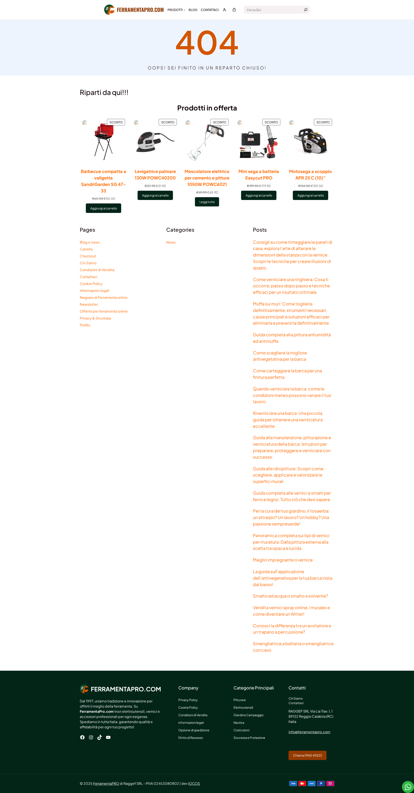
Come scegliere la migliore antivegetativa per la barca (280, 356)
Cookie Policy (91, 283)
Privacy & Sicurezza (95, 318)
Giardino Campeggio (248, 715)
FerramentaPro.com (140, 9)
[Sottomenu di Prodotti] (184, 10)
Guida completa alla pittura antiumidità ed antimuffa (292, 338)
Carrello (86, 249)
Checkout (88, 256)
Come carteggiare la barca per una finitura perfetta (287, 374)
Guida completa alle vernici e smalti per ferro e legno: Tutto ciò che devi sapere (292, 496)
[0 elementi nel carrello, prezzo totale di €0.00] (234, 9)
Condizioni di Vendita (97, 269)
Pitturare (240, 700)
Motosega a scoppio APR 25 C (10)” (310, 174)
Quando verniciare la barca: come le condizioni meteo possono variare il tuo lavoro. (292, 395)
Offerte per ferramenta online (104, 311)
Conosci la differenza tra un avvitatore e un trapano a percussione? (292, 629)
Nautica (239, 722)
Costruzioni (241, 730)
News (171, 242)
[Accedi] (224, 10)
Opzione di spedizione (193, 730)
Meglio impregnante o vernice (283, 559)
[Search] (305, 9)
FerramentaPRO (106, 783)
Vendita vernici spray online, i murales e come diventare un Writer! (291, 611)
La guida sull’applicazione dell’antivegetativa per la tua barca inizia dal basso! (292, 578)
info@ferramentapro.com (309, 732)
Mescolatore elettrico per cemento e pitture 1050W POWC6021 (207, 177)
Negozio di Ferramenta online (103, 297)
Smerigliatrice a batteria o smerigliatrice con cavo (293, 647)
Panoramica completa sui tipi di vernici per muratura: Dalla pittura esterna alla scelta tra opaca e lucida (291, 542)
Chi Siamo (88, 263)
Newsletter (89, 304)
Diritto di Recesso (190, 738)
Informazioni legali (94, 290)
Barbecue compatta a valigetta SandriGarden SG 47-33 (103, 180)
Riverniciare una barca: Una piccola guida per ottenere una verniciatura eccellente (288, 419)
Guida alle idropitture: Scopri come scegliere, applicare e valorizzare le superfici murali (288, 475)
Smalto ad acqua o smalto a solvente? (290, 595)
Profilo (85, 325)
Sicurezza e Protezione (249, 738)
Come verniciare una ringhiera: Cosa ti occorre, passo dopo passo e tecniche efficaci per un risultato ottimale (291, 286)
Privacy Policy (188, 700)
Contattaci (88, 276)
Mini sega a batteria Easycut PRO (258, 174)
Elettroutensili (243, 707)
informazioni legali (191, 722)
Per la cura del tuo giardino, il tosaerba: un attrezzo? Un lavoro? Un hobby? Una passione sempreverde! (291, 517)
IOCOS (194, 783)
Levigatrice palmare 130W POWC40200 (155, 174)
